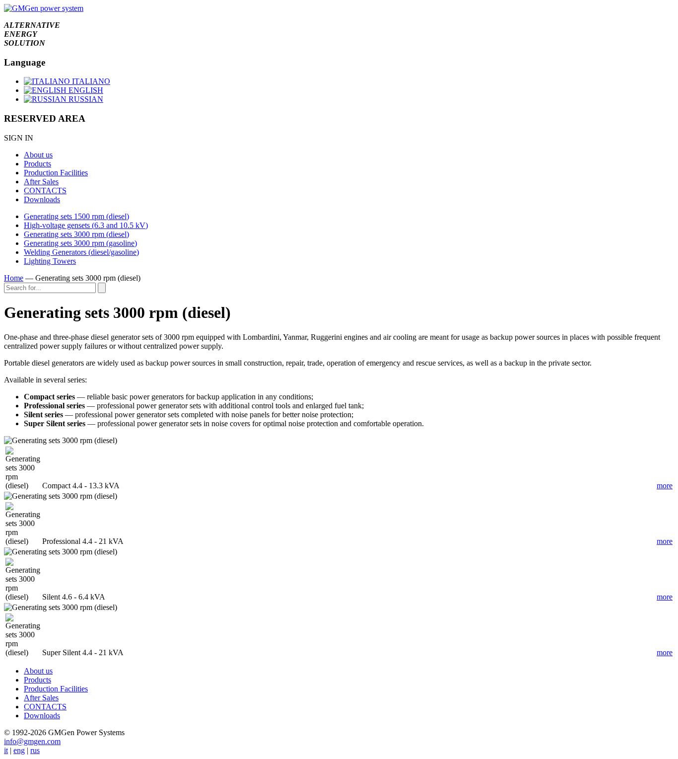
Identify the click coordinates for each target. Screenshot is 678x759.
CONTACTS (45, 190)
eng (19, 750)
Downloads (42, 199)
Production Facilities (56, 172)
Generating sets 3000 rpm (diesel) (76, 234)
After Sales (41, 181)
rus (35, 750)
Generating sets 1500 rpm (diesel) (76, 216)
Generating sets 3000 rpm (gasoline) (80, 243)
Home (13, 278)
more (665, 485)
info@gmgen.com (32, 741)
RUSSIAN (85, 99)
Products (37, 163)
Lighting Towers (50, 261)
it (6, 750)
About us (38, 155)
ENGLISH (85, 90)
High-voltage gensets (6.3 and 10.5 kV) (86, 225)
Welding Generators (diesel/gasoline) (81, 252)
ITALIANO (90, 81)
